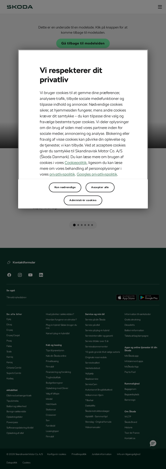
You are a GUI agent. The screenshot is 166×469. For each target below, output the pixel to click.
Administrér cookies (82, 200)
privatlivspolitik (62, 174)
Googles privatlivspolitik (97, 174)
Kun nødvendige (65, 187)
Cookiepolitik (76, 162)
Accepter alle (100, 187)
